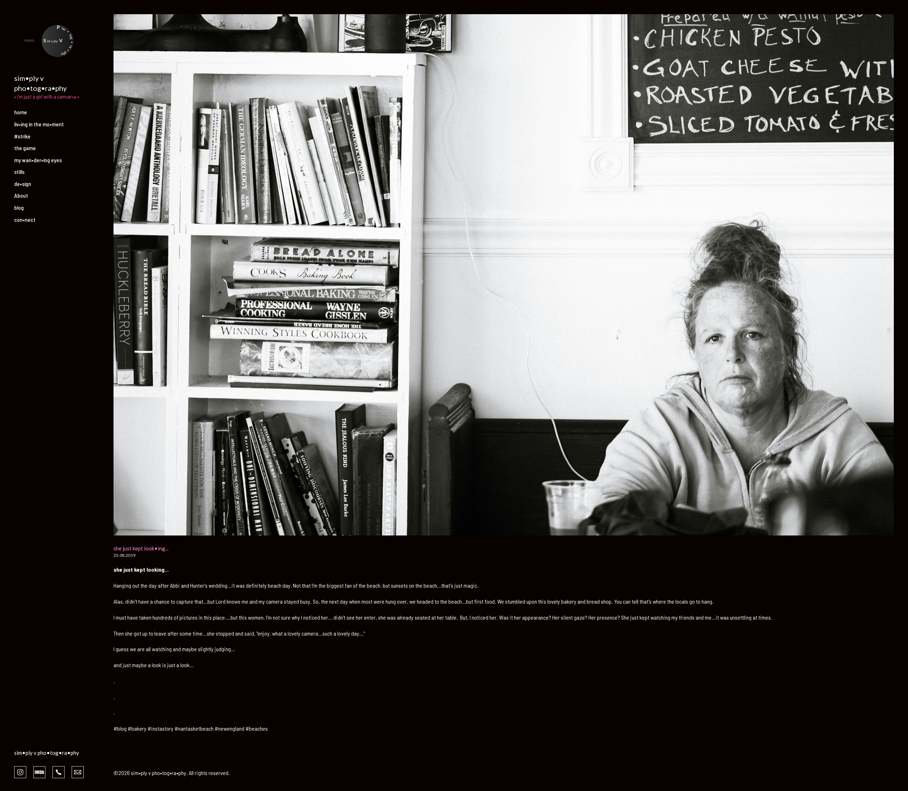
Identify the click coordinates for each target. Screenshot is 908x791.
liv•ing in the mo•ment (39, 124)
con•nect (24, 219)
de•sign (22, 183)
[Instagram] (20, 771)
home (20, 112)
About (21, 195)
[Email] (78, 771)
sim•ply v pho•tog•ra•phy (46, 752)
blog (19, 207)
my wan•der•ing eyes (38, 159)
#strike (22, 136)
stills (19, 171)
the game (25, 147)
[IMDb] (39, 771)
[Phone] (58, 771)
